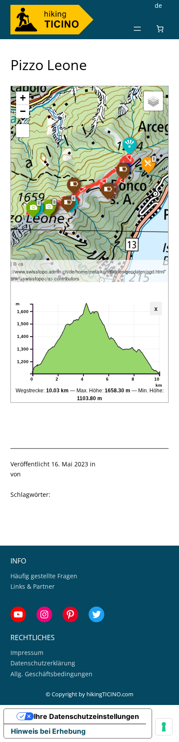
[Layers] (153, 101)
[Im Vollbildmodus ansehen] (22, 130)
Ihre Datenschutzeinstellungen (86, 716)
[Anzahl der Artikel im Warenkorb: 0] (160, 28)
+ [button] (23, 97)
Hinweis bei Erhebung (48, 731)
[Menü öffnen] (137, 29)
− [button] (23, 111)
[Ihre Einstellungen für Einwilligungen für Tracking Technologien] (164, 726)
